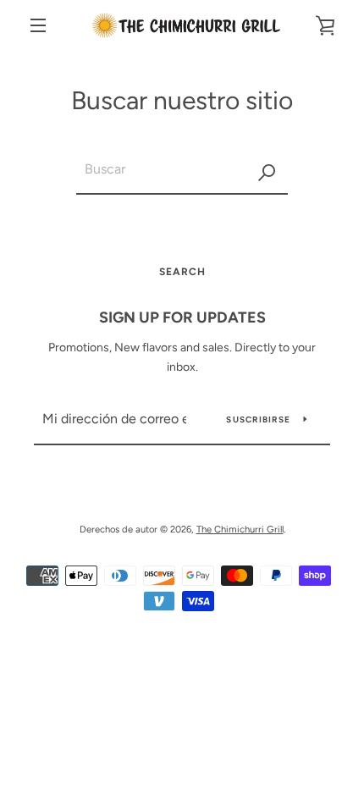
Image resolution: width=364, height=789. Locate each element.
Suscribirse (258, 419)
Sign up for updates (182, 317)
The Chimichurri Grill (240, 529)
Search (182, 272)
